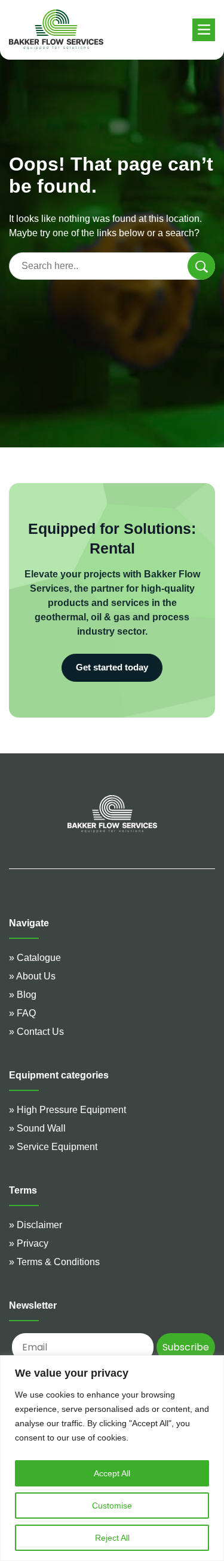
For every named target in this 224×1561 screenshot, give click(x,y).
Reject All (112, 1538)
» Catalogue (35, 958)
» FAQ (22, 1013)
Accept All (112, 1473)
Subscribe (185, 1347)
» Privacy (28, 1243)
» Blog (22, 995)
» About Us (32, 976)
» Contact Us (36, 1032)
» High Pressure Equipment (67, 1110)
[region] (112, 1458)
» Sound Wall (37, 1128)
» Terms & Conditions (54, 1262)
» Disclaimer (35, 1225)
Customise (112, 1505)
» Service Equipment (53, 1147)
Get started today (112, 667)
